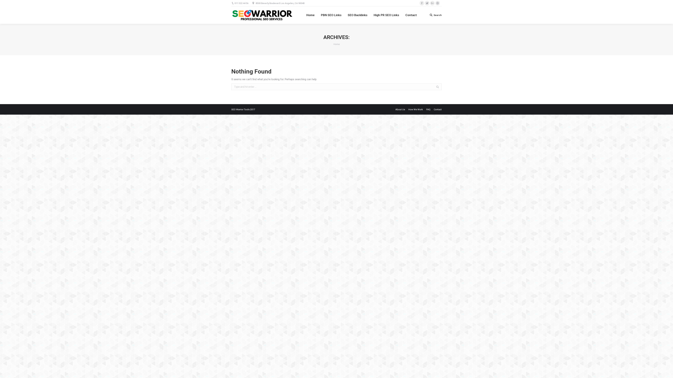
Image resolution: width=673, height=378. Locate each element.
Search (438, 15)
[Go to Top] (667, 372)
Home (337, 44)
